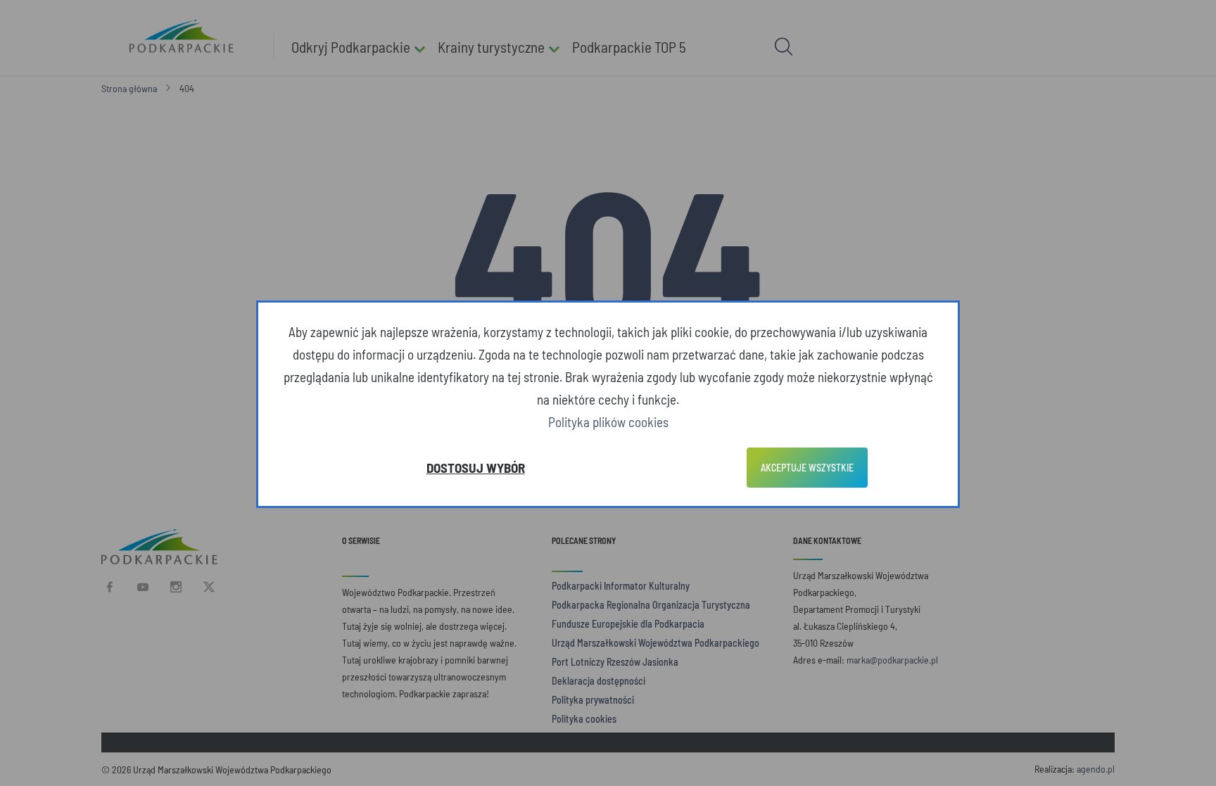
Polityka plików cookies (608, 422)
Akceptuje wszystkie (807, 468)
